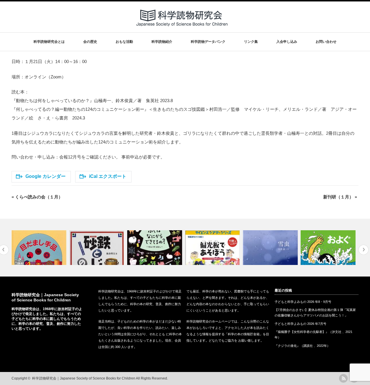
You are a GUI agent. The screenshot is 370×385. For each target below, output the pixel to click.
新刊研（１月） (340, 196)
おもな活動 (124, 42)
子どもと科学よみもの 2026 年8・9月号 (303, 301)
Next (363, 250)
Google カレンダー (45, 176)
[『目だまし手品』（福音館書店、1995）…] (40, 247)
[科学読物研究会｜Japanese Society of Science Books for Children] (182, 28)
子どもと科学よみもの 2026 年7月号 (300, 323)
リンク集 (251, 42)
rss (343, 378)
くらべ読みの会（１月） (37, 196)
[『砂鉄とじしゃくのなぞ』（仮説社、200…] (97, 247)
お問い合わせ (326, 42)
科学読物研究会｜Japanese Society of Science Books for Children (83, 378)
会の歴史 (90, 42)
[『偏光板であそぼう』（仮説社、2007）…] (213, 247)
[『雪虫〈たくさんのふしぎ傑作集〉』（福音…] (271, 247)
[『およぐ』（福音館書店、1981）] (329, 247)
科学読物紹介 (161, 42)
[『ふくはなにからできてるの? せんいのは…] (155, 247)
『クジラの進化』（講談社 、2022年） (302, 345)
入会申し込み (286, 42)
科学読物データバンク (208, 42)
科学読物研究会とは (49, 42)
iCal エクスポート (107, 176)
